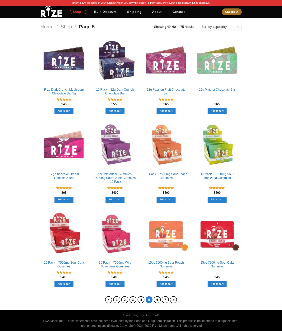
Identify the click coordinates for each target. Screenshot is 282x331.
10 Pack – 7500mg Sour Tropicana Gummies (217, 176)
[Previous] (108, 299)
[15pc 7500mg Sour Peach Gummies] (166, 234)
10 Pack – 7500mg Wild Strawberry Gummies (115, 264)
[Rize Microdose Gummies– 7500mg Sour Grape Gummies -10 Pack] (115, 146)
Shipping (134, 12)
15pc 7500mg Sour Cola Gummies (217, 264)
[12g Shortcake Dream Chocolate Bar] (64, 146)
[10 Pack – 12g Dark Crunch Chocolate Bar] (115, 61)
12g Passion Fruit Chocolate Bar (166, 91)
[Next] (173, 299)
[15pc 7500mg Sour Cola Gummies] (217, 234)
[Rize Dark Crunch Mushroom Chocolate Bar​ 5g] (64, 61)
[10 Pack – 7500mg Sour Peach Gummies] (166, 146)
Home (47, 26)
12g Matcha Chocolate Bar (217, 89)
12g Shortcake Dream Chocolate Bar (64, 176)
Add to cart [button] (64, 111)
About (157, 12)
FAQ (156, 315)
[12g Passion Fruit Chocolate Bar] (166, 61)
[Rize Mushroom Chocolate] (52, 12)
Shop (77, 12)
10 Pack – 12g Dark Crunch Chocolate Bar (115, 91)
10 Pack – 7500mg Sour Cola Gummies (64, 264)
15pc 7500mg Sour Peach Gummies (166, 264)
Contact (178, 12)
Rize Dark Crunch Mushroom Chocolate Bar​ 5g (64, 91)
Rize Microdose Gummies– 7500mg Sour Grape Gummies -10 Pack (115, 177)
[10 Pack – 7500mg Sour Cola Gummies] (64, 234)
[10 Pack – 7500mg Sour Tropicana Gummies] (217, 146)
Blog (136, 315)
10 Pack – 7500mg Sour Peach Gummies (166, 176)
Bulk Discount (105, 12)
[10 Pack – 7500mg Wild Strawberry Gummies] (115, 234)
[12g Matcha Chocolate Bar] (217, 61)
